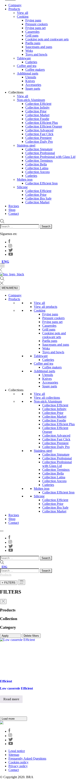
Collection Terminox (39, 160)
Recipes (13, 206)
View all (22, 13)
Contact (13, 213)
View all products (45, 306)
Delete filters (31, 635)
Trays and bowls (36, 54)
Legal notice (16, 751)
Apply (6, 635)
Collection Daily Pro (39, 141)
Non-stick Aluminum (31, 100)
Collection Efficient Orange (43, 126)
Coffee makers (35, 69)
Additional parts (27, 73)
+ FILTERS (8, 582)
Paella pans (32, 43)
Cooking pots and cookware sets (47, 39)
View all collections (47, 397)
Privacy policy (18, 766)
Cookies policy (18, 762)
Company (15, 5)
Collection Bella (36, 164)
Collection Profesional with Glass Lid (50, 157)
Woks (29, 50)
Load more (8, 718)
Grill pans (31, 35)
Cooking (22, 16)
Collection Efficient (38, 103)
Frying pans (33, 20)
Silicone (22, 187)
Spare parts (32, 88)
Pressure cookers (36, 24)
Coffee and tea (26, 66)
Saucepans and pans (38, 47)
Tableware (24, 58)
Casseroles (32, 31)
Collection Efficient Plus (41, 122)
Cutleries (31, 62)
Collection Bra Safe (38, 198)
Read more (11, 699)
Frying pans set (35, 28)
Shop (11, 210)
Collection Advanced (39, 130)
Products (14, 9)
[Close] (1, 531)
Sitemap (13, 754)
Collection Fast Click (39, 134)
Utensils (30, 77)
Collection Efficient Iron (41, 183)
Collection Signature (39, 149)
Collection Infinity (37, 107)
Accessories (33, 85)
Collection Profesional (40, 153)
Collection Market (37, 115)
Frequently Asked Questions (27, 758)
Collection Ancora (37, 172)
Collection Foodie (37, 119)
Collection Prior (35, 111)
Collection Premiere (38, 138)
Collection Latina (36, 168)
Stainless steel (26, 145)
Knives (30, 81)
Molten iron (25, 179)
